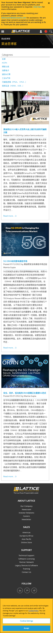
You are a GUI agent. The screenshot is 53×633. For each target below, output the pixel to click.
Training (26, 569)
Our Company (26, 506)
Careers (26, 516)
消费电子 (5, 70)
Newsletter (26, 519)
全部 (4, 59)
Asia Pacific (26, 539)
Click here (37, 7)
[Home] (20, 32)
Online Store (26, 542)
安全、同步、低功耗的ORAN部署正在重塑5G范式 (24, 393)
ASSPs (4, 62)
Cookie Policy (33, 610)
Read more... (9, 216)
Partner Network (26, 562)
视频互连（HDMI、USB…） (13, 86)
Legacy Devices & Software (26, 565)
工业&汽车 (6, 78)
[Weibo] (33, 591)
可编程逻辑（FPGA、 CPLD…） (14, 82)
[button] (6, 32)
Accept (26, 628)
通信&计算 (6, 74)
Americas (26, 532)
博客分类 (5, 66)
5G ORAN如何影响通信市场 (15, 261)
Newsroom (26, 509)
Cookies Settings (26, 621)
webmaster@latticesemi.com (13, 17)
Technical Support (26, 555)
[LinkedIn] (19, 591)
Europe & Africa (26, 536)
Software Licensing (26, 559)
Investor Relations (26, 513)
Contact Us (26, 572)
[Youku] (26, 591)
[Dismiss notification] (49, 3)
